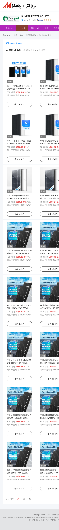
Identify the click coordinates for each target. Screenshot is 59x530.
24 (18, 499)
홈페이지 (9, 28)
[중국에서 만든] (20, 5)
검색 (46, 28)
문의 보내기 (19, 104)
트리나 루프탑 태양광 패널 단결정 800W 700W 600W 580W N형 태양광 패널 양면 (19, 473)
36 (24, 498)
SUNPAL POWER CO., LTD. (35, 16)
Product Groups (15, 43)
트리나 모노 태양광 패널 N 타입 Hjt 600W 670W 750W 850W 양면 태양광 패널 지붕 (19, 308)
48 (30, 498)
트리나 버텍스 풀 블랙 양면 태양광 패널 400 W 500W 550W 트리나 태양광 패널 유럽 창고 (19, 88)
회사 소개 (35, 28)
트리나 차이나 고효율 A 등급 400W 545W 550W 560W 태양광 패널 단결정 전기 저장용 (19, 143)
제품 (23, 28)
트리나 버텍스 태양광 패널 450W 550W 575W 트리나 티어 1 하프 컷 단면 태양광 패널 (19, 198)
